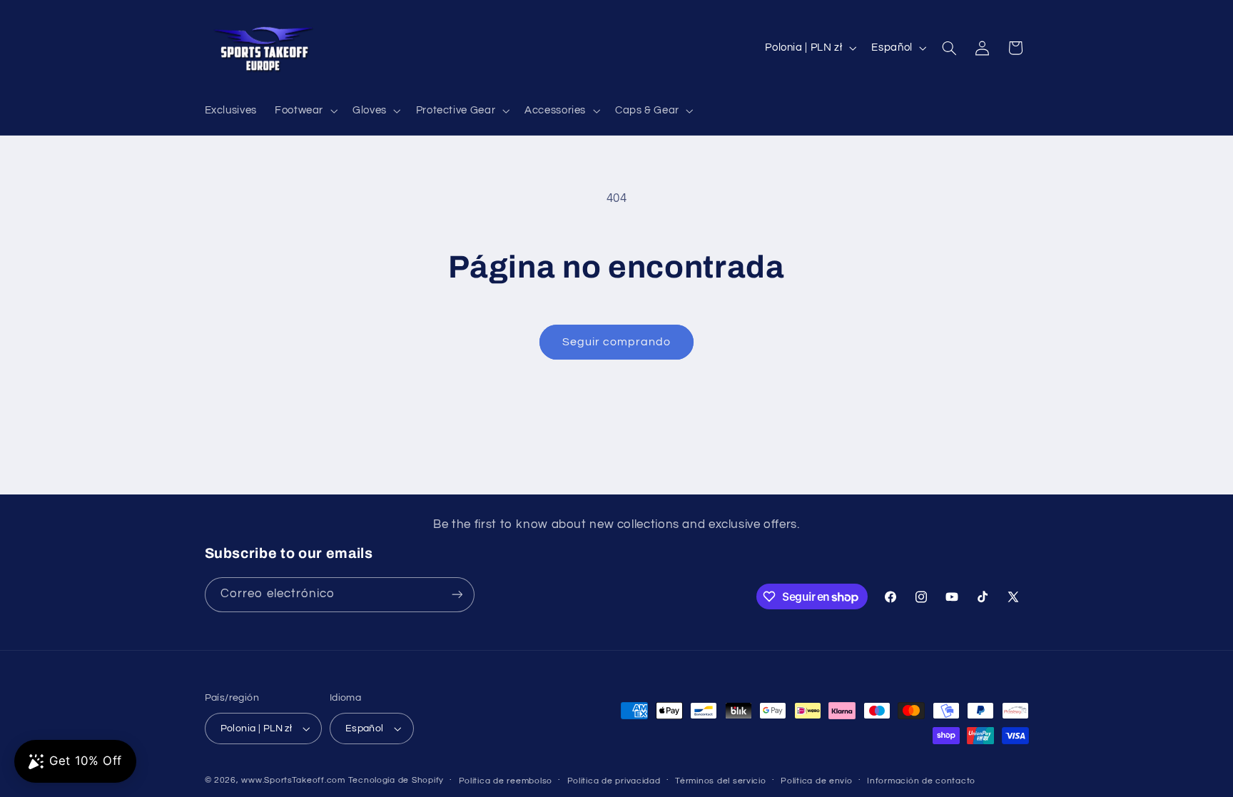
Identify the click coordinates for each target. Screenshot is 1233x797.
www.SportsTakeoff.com (293, 780)
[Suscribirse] (456, 594)
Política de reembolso (505, 781)
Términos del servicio (720, 781)
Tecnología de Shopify (396, 780)
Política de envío (817, 781)
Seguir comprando (616, 341)
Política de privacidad (614, 781)
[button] (304, 110)
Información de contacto (921, 781)
